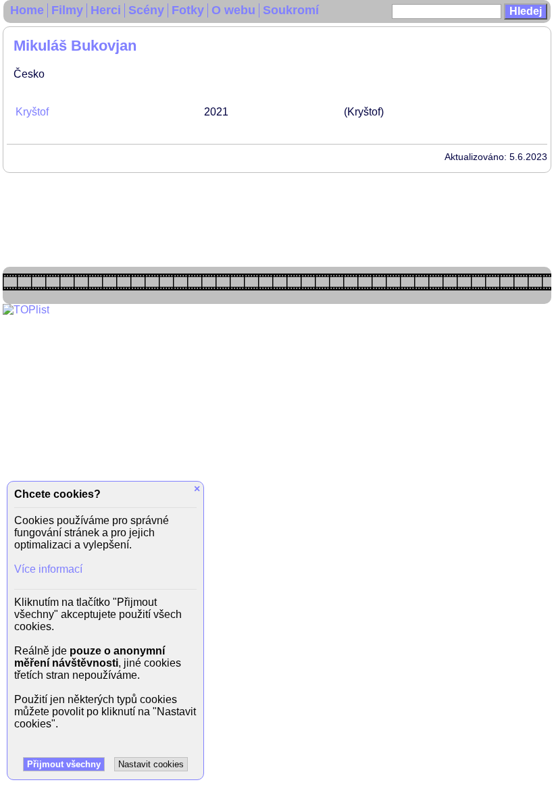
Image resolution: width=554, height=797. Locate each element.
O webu (233, 10)
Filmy (67, 10)
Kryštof (32, 112)
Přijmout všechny (64, 764)
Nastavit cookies (151, 764)
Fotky (188, 10)
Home (27, 10)
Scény (146, 10)
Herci (106, 10)
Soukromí (291, 10)
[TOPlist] (26, 309)
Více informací (48, 569)
